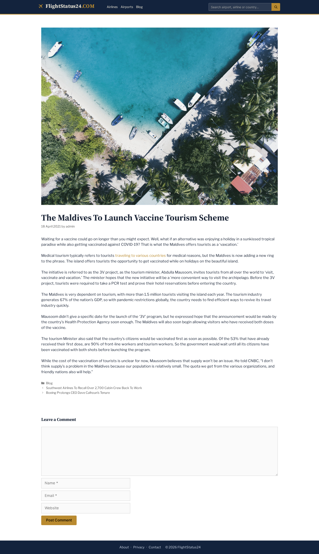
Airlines (112, 7)
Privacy (139, 547)
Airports (127, 7)
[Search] (275, 7)
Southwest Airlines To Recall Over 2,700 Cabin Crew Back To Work (94, 388)
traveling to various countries (140, 255)
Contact (155, 547)
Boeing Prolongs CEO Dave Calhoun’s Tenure (78, 393)
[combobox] (240, 7)
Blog (139, 7)
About (124, 547)
